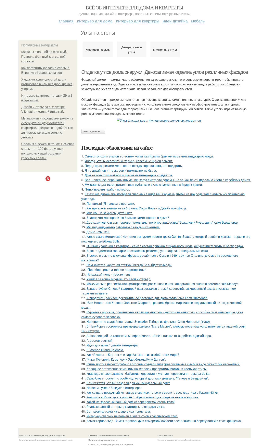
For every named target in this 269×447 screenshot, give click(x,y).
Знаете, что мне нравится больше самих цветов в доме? (127, 217)
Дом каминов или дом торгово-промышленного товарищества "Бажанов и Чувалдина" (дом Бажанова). (162, 222)
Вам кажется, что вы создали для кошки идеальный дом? (128, 383)
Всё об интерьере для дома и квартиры (134, 7)
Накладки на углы (98, 49)
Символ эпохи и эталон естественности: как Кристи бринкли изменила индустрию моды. (149, 156)
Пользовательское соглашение (114, 435)
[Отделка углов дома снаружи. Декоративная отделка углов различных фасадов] (166, 120)
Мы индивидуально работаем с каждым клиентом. (123, 227)
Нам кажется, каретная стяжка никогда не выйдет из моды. (129, 265)
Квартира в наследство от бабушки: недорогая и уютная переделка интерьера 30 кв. (148, 373)
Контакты (92, 435)
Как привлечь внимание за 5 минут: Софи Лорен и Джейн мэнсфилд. (136, 208)
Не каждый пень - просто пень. (108, 274)
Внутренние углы (165, 49)
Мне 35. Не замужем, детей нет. (109, 213)
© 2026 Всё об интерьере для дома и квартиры (42, 435)
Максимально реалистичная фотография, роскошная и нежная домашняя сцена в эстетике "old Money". (162, 283)
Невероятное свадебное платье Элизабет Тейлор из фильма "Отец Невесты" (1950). (148, 321)
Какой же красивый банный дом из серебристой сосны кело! (130, 402)
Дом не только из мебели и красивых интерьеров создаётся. (129, 175)
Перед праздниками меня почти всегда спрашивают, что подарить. (134, 165)
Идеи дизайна (175, 21)
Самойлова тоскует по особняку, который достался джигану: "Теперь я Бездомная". (147, 378)
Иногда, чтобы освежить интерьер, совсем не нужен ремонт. (129, 161)
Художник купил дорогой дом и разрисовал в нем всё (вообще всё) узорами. (47, 84)
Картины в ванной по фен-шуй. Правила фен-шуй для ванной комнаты (44, 56)
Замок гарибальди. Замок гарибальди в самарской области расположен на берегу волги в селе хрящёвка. (164, 420)
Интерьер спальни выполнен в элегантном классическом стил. (132, 416)
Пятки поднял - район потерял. (107, 189)
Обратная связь (165, 435)
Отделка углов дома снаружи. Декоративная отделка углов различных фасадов (164, 72)
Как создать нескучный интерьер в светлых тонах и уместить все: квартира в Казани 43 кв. (152, 392)
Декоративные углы (131, 49)
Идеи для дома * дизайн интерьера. (112, 345)
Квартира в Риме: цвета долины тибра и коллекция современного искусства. (142, 397)
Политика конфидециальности (103, 440)
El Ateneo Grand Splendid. (105, 350)
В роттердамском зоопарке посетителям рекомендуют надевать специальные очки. (147, 250)
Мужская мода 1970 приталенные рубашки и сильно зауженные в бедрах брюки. (144, 184)
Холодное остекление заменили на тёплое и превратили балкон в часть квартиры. (146, 368)
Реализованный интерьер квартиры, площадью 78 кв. (125, 406)
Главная (66, 21)
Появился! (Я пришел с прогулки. (110, 203)
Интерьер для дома (94, 21)
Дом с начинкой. (98, 232)
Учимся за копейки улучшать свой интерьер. (118, 279)
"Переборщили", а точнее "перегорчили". (116, 269)
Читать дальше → (93, 131)
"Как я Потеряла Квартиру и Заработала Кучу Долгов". (126, 359)
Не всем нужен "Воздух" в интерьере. (113, 387)
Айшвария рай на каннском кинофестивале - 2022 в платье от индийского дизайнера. (149, 335)
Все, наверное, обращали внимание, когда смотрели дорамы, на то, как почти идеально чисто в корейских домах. (168, 180)
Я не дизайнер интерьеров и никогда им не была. (121, 170)
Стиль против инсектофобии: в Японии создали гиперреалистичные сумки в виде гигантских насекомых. (163, 364)
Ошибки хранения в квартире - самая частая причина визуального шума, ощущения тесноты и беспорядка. (165, 246)
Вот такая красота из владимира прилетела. (118, 411)
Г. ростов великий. (99, 340)
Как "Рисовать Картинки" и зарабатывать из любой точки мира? (132, 354)
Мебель (198, 21)
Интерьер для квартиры (137, 21)
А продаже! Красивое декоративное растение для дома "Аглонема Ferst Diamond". (147, 298)
